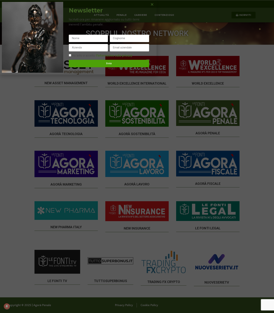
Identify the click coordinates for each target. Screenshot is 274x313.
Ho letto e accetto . (102, 55)
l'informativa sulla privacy (114, 55)
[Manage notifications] (7, 306)
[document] (137, 156)
